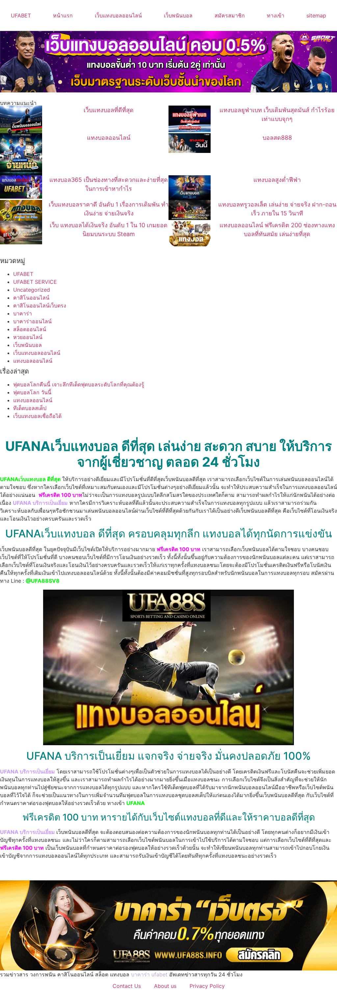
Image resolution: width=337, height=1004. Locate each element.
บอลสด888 (277, 137)
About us (165, 986)
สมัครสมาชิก (230, 15)
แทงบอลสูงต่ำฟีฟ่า (277, 179)
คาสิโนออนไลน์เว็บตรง (39, 305)
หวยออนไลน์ (27, 337)
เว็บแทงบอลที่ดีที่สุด (109, 110)
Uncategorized (31, 289)
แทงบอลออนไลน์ (108, 137)
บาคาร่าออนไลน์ (32, 321)
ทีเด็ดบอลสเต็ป (29, 408)
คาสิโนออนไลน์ (31, 297)
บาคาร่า (22, 313)
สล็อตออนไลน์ (29, 329)
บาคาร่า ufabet (149, 974)
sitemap (316, 15)
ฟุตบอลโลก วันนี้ (32, 392)
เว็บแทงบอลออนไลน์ (118, 15)
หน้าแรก (63, 15)
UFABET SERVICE (35, 282)
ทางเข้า (275, 15)
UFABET (21, 15)
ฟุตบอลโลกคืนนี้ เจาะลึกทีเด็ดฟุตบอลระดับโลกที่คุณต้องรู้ (78, 384)
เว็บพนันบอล (178, 15)
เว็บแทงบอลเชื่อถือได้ (37, 416)
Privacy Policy (207, 986)
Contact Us (127, 986)
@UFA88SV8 (43, 580)
